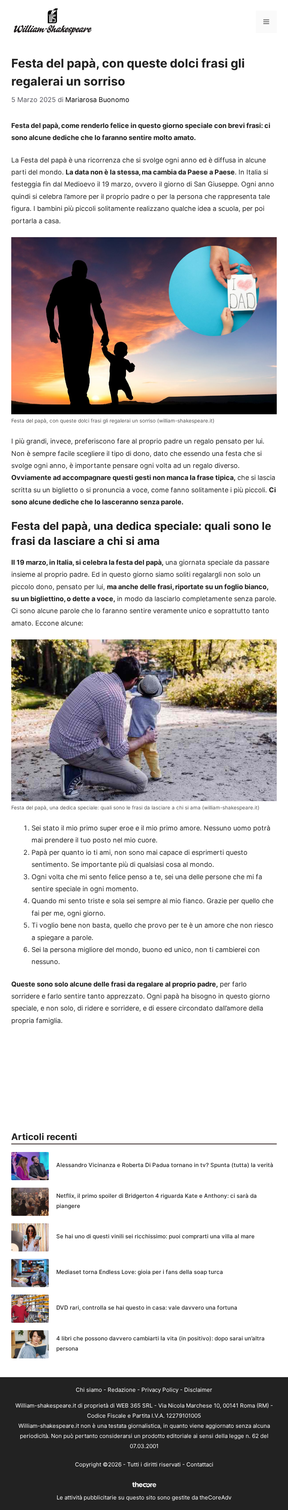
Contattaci (199, 1464)
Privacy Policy (159, 1389)
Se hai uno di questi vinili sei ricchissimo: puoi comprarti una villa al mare (155, 1236)
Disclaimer (198, 1389)
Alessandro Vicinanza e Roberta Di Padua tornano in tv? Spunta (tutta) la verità (164, 1165)
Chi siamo (89, 1389)
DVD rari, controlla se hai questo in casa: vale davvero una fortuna (146, 1307)
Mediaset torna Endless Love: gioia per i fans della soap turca (139, 1271)
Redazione (122, 1389)
